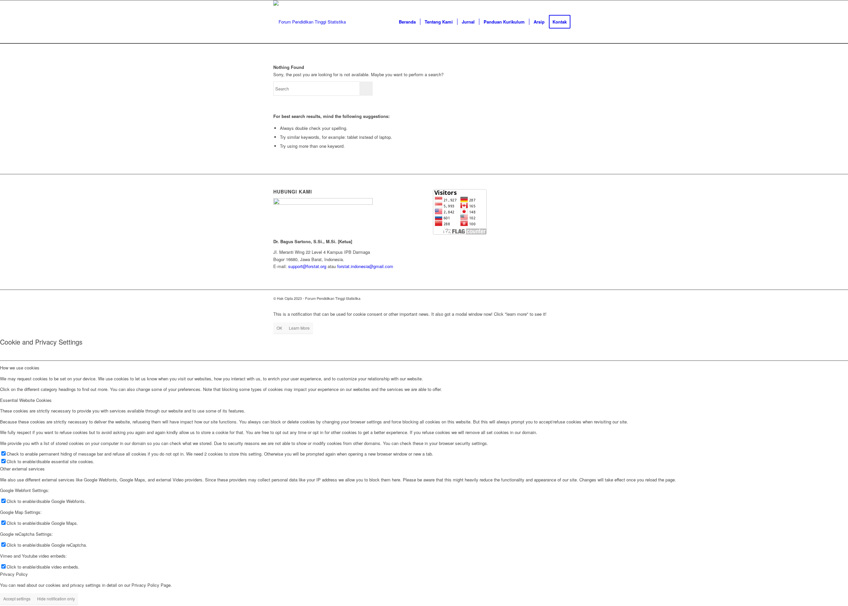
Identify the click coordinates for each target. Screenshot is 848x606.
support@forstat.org (307, 266)
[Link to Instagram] (540, 298)
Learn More (299, 328)
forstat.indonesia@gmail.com (365, 266)
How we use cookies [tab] (19, 367)
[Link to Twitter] (530, 298)
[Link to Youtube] (560, 298)
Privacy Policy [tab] (14, 574)
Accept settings (16, 598)
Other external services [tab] (22, 469)
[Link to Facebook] (550, 298)
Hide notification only (56, 598)
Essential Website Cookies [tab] (26, 400)
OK (279, 328)
